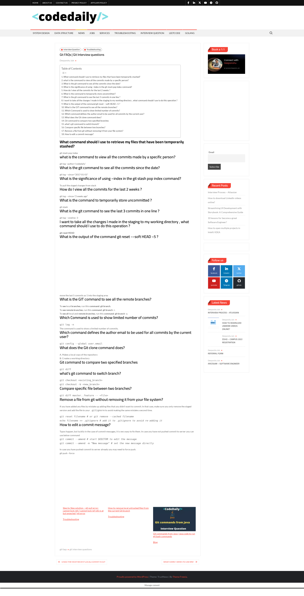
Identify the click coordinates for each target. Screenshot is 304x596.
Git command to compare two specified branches (87, 120)
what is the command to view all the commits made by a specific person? (96, 80)
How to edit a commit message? (79, 134)
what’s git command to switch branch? (82, 124)
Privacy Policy (79, 3)
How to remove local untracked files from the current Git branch (128, 509)
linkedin (226, 273)
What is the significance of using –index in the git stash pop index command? (97, 87)
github (239, 285)
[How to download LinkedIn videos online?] (213, 323)
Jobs (92, 33)
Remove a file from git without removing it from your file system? (94, 131)
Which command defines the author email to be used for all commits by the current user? (104, 114)
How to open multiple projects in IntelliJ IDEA (224, 230)
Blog (155, 542)
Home (35, 3)
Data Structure (63, 33)
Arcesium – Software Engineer (223, 363)
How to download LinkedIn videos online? (224, 200)
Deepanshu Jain (67, 60)
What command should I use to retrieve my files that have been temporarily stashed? (101, 77)
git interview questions (81, 549)
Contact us (61, 3)
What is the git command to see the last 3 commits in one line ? (91, 97)
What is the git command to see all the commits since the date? (91, 83)
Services (105, 33)
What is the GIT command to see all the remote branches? (91, 107)
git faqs (63, 549)
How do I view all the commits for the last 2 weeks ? (86, 90)
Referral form (215, 353)
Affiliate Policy (99, 3)
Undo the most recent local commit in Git (83, 562)
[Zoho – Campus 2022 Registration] (213, 339)
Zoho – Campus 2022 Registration (232, 340)
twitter (239, 273)
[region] (128, 267)
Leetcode (174, 33)
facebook (214, 273)
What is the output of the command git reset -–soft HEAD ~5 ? (91, 104)
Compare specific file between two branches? (85, 127)
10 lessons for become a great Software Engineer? (222, 220)
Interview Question (152, 33)
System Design (41, 33)
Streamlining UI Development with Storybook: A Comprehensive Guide (225, 210)
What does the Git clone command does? (83, 117)
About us (47, 3)
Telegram (226, 285)
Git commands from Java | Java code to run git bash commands (174, 535)
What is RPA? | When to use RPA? (178, 562)
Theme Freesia (180, 576)
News (81, 33)
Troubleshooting (125, 33)
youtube (214, 285)
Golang (189, 33)
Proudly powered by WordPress (132, 576)
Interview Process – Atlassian (222, 192)
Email (211, 152)
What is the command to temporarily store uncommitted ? (89, 94)
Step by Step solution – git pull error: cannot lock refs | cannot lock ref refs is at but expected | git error (83, 511)
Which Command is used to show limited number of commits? (92, 110)
